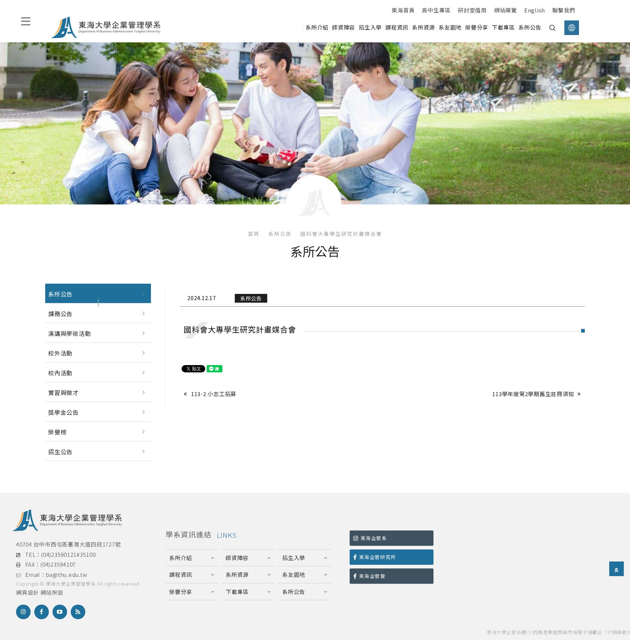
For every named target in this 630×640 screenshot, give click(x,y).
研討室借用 (472, 10)
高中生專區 (436, 10)
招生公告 (60, 451)
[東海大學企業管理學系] (105, 27)
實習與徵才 (63, 392)
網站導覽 (505, 10)
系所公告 (280, 233)
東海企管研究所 (377, 556)
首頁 (254, 233)
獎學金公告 (63, 412)
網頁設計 (27, 592)
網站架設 (51, 592)
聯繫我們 (563, 10)
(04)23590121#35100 (68, 554)
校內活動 (60, 372)
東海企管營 (372, 575)
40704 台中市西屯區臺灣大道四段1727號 (68, 544)
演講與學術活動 (69, 333)
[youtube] (59, 612)
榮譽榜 (57, 432)
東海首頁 (403, 10)
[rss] (78, 612)
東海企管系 (374, 537)
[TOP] (616, 569)
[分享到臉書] (41, 612)
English (534, 10)
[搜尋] (552, 27)
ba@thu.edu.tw (67, 574)
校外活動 (60, 353)
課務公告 (60, 313)
